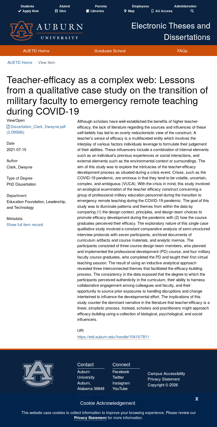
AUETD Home (36, 50)
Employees (140, 6)
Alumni (64, 6)
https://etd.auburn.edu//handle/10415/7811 (113, 336)
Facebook (120, 371)
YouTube (120, 388)
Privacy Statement (90, 417)
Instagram (121, 383)
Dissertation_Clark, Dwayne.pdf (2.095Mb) (36, 129)
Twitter (118, 377)
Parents (101, 6)
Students (27, 6)
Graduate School (110, 50)
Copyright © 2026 (163, 384)
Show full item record (25, 224)
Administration (185, 6)
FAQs (182, 50)
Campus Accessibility (166, 373)
